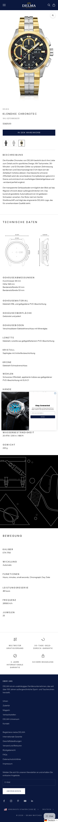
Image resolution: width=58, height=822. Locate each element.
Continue (43, 417)
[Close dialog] (55, 393)
